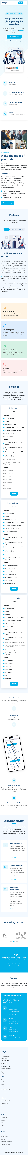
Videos (2, 1125)
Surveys (3, 1134)
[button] (10, 941)
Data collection (4, 1136)
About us (3, 1081)
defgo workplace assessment (7, 1105)
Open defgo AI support (14, 1037)
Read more (13, 857)
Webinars (3, 1122)
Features (3, 1084)
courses (14, 30)
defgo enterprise (4, 1103)
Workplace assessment (6, 1141)
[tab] (7, 229)
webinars (21, 30)
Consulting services (5, 1089)
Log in (20, 2)
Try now (14, 963)
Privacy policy (4, 1092)
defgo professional (5, 1100)
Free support (4, 1117)
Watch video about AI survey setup (15, 41)
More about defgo (7, 203)
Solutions (3, 1086)
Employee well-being (5, 1144)
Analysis (3, 1139)
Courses (3, 1120)
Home (2, 1079)
